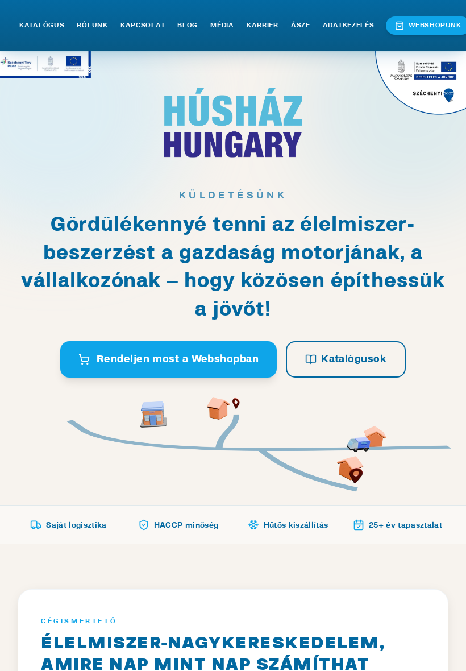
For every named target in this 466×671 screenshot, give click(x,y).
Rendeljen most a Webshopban (178, 359)
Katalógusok (353, 359)
